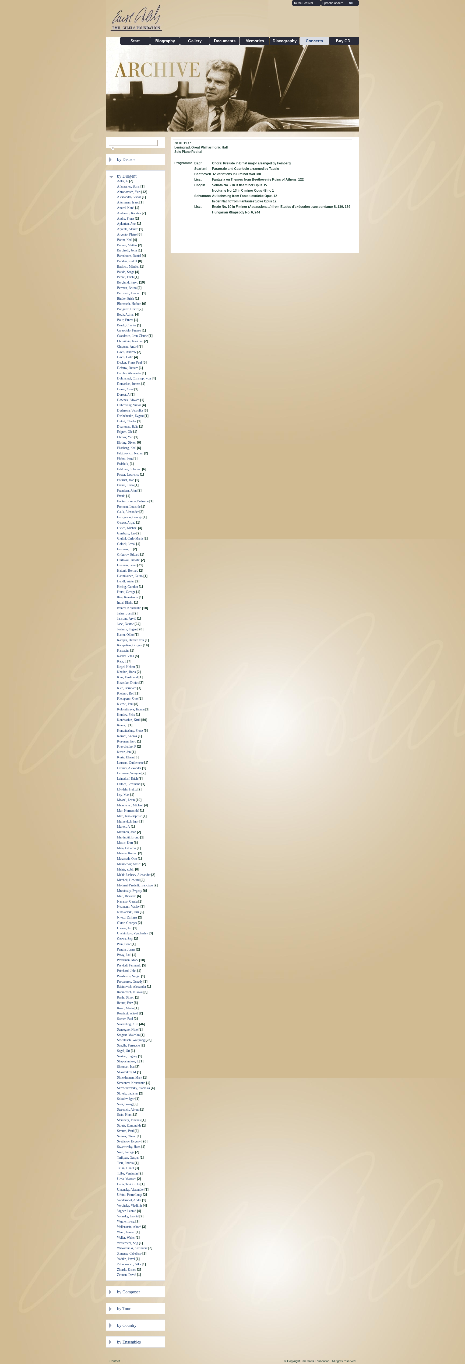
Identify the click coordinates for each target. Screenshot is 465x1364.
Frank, (121, 496)
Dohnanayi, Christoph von (134, 378)
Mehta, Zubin (125, 869)
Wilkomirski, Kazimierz (132, 1248)
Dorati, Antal (125, 389)
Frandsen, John (127, 490)
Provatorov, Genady (130, 981)
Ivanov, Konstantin (129, 608)
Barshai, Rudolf (127, 261)
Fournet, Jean (125, 480)
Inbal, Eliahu (125, 603)
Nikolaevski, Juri (128, 912)
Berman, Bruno (127, 288)
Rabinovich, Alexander (131, 987)
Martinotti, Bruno (128, 837)
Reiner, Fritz (125, 1003)
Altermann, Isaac (128, 202)
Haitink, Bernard (127, 570)
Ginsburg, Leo (126, 533)
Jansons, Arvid (126, 618)
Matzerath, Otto (127, 859)
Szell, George (125, 1152)
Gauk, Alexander (128, 512)
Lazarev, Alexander (129, 768)
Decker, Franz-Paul (129, 362)
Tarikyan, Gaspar (128, 1157)
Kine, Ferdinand (127, 677)
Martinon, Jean (126, 832)
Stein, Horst (124, 1115)
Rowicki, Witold (127, 1013)
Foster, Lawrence (128, 474)
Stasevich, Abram (128, 1109)
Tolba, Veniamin (127, 1173)
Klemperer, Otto (127, 698)
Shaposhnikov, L (128, 1061)
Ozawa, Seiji (125, 939)
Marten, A (123, 826)
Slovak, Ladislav (127, 1093)
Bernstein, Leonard (129, 293)
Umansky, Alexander (130, 1190)
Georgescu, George (129, 517)
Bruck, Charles (126, 325)
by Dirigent (126, 176)
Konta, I (122, 725)
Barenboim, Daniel (129, 256)
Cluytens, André (127, 346)
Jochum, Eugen (127, 629)
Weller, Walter (126, 1237)
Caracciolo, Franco (129, 330)
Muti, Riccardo (126, 896)
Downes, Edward (128, 400)
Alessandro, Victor (129, 197)
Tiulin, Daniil (125, 1168)
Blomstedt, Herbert (129, 304)
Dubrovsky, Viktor (129, 405)
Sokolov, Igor (126, 1099)
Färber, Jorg (125, 458)
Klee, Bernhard (126, 688)
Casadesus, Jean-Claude (132, 336)
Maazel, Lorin (126, 800)
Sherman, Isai (126, 1067)
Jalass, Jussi (125, 613)
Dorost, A (123, 394)
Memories (254, 41)
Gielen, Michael (127, 528)
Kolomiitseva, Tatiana (131, 709)
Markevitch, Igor (128, 821)
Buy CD (344, 41)
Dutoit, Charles (126, 421)
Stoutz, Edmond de (129, 1125)
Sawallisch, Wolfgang (131, 1040)
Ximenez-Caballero (129, 1253)
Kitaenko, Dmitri (128, 683)
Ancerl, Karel (125, 208)
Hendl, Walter (126, 581)
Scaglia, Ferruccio (128, 1045)
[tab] (139, 159)
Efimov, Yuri (125, 437)
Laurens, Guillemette (130, 763)
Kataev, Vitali (125, 656)
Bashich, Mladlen (128, 266)
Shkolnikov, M (126, 1072)
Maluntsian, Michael (130, 805)
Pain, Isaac (124, 944)
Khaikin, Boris (126, 672)
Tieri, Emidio (125, 1163)
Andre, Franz (125, 218)
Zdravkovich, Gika (129, 1264)
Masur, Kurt (125, 843)
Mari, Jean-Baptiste (129, 816)
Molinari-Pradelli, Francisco (135, 885)
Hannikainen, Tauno (130, 576)
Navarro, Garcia (127, 901)
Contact (115, 1361)
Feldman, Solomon (129, 469)
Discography (285, 41)
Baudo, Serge (125, 272)
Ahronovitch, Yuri (128, 192)
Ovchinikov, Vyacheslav (132, 933)
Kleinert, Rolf (126, 693)
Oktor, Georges (127, 923)
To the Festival (303, 3)
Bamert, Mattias (127, 245)
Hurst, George (126, 592)
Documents (224, 41)
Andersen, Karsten (129, 213)
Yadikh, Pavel (126, 1259)
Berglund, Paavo (127, 282)
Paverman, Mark (127, 960)
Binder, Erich (125, 299)
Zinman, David (126, 1275)
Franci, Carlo (125, 485)
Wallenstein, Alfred (129, 1227)
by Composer (128, 1292)
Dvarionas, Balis (127, 427)
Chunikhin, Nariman (130, 341)
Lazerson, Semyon (129, 773)
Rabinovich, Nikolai (130, 992)
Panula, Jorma (126, 949)
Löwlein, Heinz (127, 789)
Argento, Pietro (127, 234)
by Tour (124, 1308)
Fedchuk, (123, 464)
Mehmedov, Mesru (129, 864)
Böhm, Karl (124, 240)
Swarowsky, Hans (128, 1147)
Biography (165, 41)
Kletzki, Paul (125, 704)
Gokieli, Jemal (126, 544)
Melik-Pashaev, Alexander (133, 875)
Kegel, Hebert (126, 667)
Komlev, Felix (126, 715)
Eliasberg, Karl (126, 448)
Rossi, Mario (125, 1008)
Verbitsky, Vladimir (129, 1205)
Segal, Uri (123, 1051)
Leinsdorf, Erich (127, 779)
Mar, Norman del (128, 811)
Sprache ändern (332, 3)
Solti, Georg (125, 1104)
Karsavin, (123, 650)
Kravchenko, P (126, 746)
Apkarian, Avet (126, 224)
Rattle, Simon (125, 997)
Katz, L (121, 661)
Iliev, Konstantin (127, 597)
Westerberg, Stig (127, 1243)
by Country (126, 1325)
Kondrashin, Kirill (128, 720)
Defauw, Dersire (127, 368)
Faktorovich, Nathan (130, 453)
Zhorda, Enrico (126, 1270)
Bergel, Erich (125, 277)
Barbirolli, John (127, 250)
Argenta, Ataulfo (127, 229)
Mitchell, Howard (128, 880)
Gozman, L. (124, 549)
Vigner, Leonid (126, 1211)
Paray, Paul (124, 955)
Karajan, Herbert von (130, 640)
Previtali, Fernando (129, 965)
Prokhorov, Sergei (128, 976)
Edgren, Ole (124, 432)
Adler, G (122, 181)
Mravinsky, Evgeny (129, 891)
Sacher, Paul (125, 1019)
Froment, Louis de (128, 507)
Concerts (314, 41)
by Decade (126, 159)
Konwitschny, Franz (130, 731)
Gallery (195, 41)
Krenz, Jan (124, 752)
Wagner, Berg (126, 1221)
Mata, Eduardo (126, 848)
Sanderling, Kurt (127, 1024)
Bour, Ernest (125, 320)
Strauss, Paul (125, 1131)
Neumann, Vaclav (128, 907)
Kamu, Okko (125, 635)
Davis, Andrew (126, 352)
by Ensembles (129, 1342)
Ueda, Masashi (126, 1179)
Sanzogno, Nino (127, 1029)
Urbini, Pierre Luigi (129, 1195)
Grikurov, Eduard (128, 555)
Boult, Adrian (125, 314)
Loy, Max (123, 795)
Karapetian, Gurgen (129, 645)
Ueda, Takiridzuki (128, 1184)
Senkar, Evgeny (127, 1056)
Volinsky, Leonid (128, 1216)
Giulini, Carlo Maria (130, 538)
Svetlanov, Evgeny (129, 1141)
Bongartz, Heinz (127, 309)
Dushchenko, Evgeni (130, 416)
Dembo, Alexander (129, 373)
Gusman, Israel (126, 565)
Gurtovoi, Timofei (128, 560)
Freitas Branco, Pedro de (133, 501)
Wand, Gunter (126, 1232)
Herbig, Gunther (127, 587)
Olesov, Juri (124, 928)
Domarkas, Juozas (128, 384)
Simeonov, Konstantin (131, 1083)
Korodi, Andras (127, 736)
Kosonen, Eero (126, 741)
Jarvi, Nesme (125, 624)
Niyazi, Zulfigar (127, 917)
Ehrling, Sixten (126, 442)
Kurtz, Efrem (125, 757)
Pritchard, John (126, 971)
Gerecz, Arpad (126, 522)
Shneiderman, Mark (129, 1077)
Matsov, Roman (127, 853)
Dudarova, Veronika (130, 410)
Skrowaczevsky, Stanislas (133, 1088)
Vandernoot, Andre (129, 1200)
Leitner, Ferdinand (128, 784)
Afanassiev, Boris (128, 186)
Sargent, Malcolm (128, 1035)
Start (135, 41)
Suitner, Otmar (126, 1136)
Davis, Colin (125, 357)
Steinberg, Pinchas (129, 1120)
